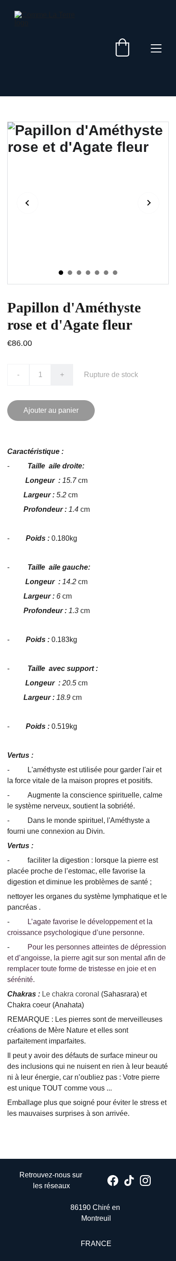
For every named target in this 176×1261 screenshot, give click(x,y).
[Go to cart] (122, 48)
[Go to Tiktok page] (129, 1180)
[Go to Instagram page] (145, 1180)
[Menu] (156, 48)
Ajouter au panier (51, 410)
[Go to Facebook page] (112, 1180)
